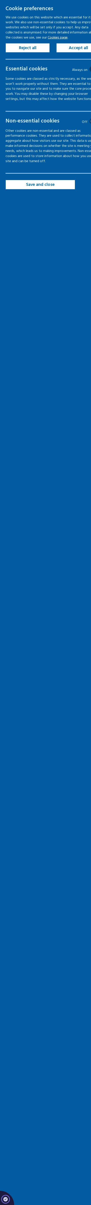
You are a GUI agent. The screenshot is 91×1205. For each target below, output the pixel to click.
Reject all (27, 47)
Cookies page (58, 37)
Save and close (40, 184)
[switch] (49, 69)
